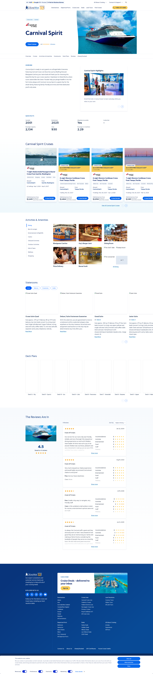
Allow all (129, 659)
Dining (30, 225)
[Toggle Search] (126, 2)
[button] (64, 234)
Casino (30, 237)
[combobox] (120, 422)
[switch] (40, 671)
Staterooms (57, 56)
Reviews (73, 56)
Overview (28, 56)
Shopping (31, 256)
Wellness (30, 252)
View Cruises (32, 44)
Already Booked (82, 56)
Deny (128, 666)
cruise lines (30, 19)
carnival (36, 19)
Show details (79, 671)
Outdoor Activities (33, 244)
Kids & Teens (31, 248)
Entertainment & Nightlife (35, 233)
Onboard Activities (33, 240)
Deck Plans (66, 56)
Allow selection (129, 662)
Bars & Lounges (32, 229)
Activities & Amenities (45, 56)
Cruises (35, 56)
